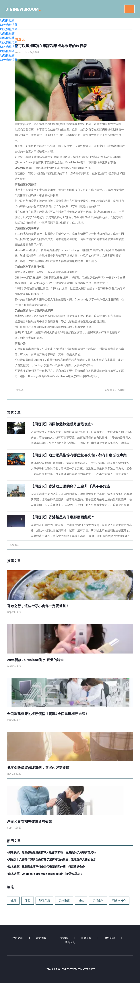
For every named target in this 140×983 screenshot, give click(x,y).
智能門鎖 (44, 900)
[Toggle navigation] (129, 9)
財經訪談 (110, 937)
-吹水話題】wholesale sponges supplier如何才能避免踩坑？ (45, 873)
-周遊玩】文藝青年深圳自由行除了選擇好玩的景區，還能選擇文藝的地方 (51, 859)
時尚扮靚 (41, 937)
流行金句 (98, 900)
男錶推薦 (64, 900)
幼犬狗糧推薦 (9, 24)
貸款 (81, 900)
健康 (13, 900)
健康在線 (86, 937)
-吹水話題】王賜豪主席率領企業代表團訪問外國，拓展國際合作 (46, 866)
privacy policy (86, 969)
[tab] (70, 434)
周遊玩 (64, 937)
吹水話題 (17, 937)
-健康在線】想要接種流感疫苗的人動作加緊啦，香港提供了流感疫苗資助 (51, 852)
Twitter (120, 390)
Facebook (109, 390)
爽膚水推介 (119, 900)
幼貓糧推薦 (7, 20)
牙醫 (27, 900)
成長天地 (70, 942)
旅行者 (20, 390)
